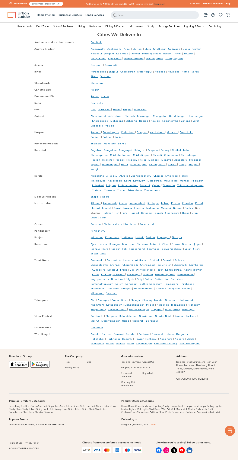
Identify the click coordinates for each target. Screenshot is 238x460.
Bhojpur (113, 71)
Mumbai (166, 208)
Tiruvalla (109, 190)
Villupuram (97, 293)
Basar (125, 300)
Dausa (176, 244)
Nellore (167, 53)
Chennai (115, 265)
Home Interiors (46, 15)
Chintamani (171, 155)
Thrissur (97, 190)
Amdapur (103, 300)
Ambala (95, 132)
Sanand (185, 121)
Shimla (122, 143)
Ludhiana (127, 237)
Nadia (110, 343)
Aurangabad (98, 71)
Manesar (172, 132)
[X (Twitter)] (174, 452)
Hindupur (96, 53)
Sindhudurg (172, 213)
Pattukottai (162, 279)
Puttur (124, 164)
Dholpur (187, 244)
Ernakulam (172, 176)
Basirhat (131, 334)
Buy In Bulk (148, 373)
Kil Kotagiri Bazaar (113, 274)
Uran (195, 213)
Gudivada (174, 49)
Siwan (94, 76)
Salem (119, 284)
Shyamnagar (144, 343)
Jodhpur (95, 249)
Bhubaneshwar (113, 224)
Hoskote (107, 160)
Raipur (95, 89)
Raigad (134, 213)
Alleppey (111, 176)
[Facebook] (159, 452)
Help (228, 4)
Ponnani (145, 185)
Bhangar (114, 244)
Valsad (109, 125)
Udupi (182, 164)
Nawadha (174, 71)
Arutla (115, 300)
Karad (199, 203)
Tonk (103, 253)
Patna (185, 71)
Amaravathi (98, 49)
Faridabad (128, 132)
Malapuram (155, 180)
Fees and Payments (131, 362)
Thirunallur (97, 288)
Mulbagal (195, 160)
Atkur (127, 49)
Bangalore (110, 150)
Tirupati (189, 53)
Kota (105, 249)
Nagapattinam (100, 279)
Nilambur (197, 180)
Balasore (96, 224)
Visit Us (146, 367)
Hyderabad (186, 300)
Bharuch (130, 116)
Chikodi (157, 155)
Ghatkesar (159, 49)
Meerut (95, 321)
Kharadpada (100, 121)
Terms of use (15, 443)
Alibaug (95, 203)
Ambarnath (110, 203)
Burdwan (144, 334)
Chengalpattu (99, 265)
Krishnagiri (133, 274)
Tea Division (163, 265)
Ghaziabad (146, 316)
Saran (195, 71)
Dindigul (112, 270)
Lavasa (127, 208)
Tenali (178, 53)
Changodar (160, 116)
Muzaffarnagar (110, 321)
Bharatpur (128, 244)
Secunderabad (117, 309)
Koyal (117, 208)
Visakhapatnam (133, 58)
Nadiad (143, 121)
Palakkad (98, 185)
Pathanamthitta (128, 185)
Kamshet (187, 203)
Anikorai (112, 260)
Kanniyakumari (193, 270)
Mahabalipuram (165, 274)
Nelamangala (110, 164)
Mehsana (131, 121)
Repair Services (94, 15)
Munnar (184, 180)
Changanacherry (141, 176)
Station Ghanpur (139, 309)
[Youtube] (182, 452)
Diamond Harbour (163, 334)
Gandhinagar (177, 116)
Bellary (165, 150)
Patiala (150, 237)
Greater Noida (164, 316)
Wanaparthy (172, 309)
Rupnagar (163, 237)
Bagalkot (96, 150)
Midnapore (97, 343)
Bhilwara (142, 244)
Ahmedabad (98, 116)
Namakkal (117, 279)
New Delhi (97, 103)
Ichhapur (152, 339)
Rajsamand (147, 224)
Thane (185, 213)
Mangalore (180, 160)
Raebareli (138, 321)
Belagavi (140, 150)
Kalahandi (131, 224)
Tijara (94, 253)
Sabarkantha (170, 121)
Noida (125, 321)
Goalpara (97, 65)
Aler (93, 300)
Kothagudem (114, 305)
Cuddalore (98, 270)
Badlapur (153, 203)
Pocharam (194, 305)
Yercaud (111, 293)
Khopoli (107, 208)
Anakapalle (114, 49)
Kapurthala (112, 237)
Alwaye (124, 176)
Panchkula (186, 132)
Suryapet (156, 309)
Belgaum (153, 150)
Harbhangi (113, 339)
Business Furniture (70, 15)
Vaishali (105, 76)
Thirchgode (187, 284)
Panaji (117, 109)
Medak (150, 305)
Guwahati (111, 65)
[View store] (205, 15)
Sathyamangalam (151, 284)
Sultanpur (152, 321)
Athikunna (141, 260)
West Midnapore (189, 343)
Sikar (188, 249)
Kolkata (179, 339)
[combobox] (44, 3)
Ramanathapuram (102, 284)
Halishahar (97, 339)
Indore (105, 196)
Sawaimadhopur (172, 249)
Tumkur (172, 164)
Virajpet (193, 164)
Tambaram (171, 284)
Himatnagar (195, 116)
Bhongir (135, 300)
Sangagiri (131, 284)
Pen (117, 213)
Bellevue (180, 260)
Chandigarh (98, 83)
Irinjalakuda (98, 180)
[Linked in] (189, 452)
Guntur (196, 49)
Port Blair (96, 42)
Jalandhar (97, 237)
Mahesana (116, 121)
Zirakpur (177, 237)
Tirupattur (112, 288)
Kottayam (139, 180)
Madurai (148, 274)
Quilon (156, 185)
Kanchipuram (173, 270)
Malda (191, 339)
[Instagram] (166, 452)
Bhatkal (176, 150)
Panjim (127, 109)
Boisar (165, 203)
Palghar (108, 213)
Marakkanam (185, 274)
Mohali (139, 237)
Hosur (159, 270)
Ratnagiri (147, 213)
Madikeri (153, 160)
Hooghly (127, 339)
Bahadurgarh (111, 132)
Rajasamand (137, 249)
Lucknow (191, 316)
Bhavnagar (144, 116)
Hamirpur (110, 143)
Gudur (186, 49)
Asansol (107, 334)
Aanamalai (97, 260)
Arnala (123, 203)
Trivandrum (135, 190)
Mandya (166, 160)
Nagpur (177, 208)
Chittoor (137, 49)
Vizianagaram (154, 58)
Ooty (140, 279)
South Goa (140, 109)
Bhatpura (111, 316)
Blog (89, 362)
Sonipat (119, 137)
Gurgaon (142, 132)
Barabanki (97, 316)
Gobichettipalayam (142, 270)
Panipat (95, 137)
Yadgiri (95, 169)
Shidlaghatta (157, 164)
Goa (93, 109)
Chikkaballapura (120, 155)
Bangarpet (125, 150)
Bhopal (95, 196)
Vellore (186, 288)
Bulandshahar (128, 316)
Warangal (188, 309)
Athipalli (155, 260)
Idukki (184, 176)
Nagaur (115, 249)
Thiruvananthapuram (190, 185)
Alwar (103, 244)
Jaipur (198, 244)
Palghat (111, 185)
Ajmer (94, 244)
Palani (149, 279)
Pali (124, 249)
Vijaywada (114, 58)
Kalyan (175, 203)
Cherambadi (130, 265)
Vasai (94, 217)
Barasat (119, 334)
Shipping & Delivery (131, 367)
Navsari (155, 121)
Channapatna (99, 155)
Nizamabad (178, 305)
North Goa (104, 109)
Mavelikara (171, 180)
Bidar (186, 150)
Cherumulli (180, 265)
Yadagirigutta (174, 58)
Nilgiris (130, 279)
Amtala (95, 334)
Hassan (95, 160)
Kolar (143, 160)
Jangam (109, 53)
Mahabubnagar (134, 305)
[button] (58, 3)
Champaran (127, 71)
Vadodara (97, 125)
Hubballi (120, 160)
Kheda (105, 96)
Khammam (97, 305)
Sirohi (196, 249)
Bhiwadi (155, 244)
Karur (95, 274)
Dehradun (97, 327)
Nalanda (160, 71)
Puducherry (178, 279)
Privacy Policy (72, 367)
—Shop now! (159, 4)
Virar (103, 217)
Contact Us (148, 362)
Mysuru (95, 164)
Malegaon (152, 208)
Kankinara (166, 339)
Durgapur (182, 334)
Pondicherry (98, 231)
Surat (196, 121)
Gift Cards (195, 4)
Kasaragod (115, 180)
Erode (123, 270)
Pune (125, 213)
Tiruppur (126, 288)
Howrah (139, 339)
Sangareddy (98, 309)
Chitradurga (188, 155)
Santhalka (153, 249)
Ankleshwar (115, 116)
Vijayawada (98, 58)
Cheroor (158, 176)
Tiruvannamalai (143, 288)
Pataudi (108, 137)
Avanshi (167, 260)
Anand (95, 96)
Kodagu (132, 160)
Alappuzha (97, 176)
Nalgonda (163, 305)
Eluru (148, 49)
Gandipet (171, 300)
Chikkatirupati (142, 155)
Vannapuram (152, 190)
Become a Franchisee (213, 4)
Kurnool (135, 53)
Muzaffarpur (144, 71)
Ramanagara (138, 164)
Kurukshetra (157, 132)
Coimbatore (196, 265)
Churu (166, 244)
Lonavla (139, 208)
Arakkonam (126, 260)
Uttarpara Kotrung (165, 343)
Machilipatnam (151, 53)
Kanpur (179, 316)
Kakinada (122, 53)
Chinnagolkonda (152, 300)
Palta (130, 343)
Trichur (121, 190)
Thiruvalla (169, 185)
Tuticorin (161, 288)
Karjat (96, 208)
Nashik (189, 208)
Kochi (127, 180)
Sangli (159, 213)
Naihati (120, 343)
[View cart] (228, 15)
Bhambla (96, 143)
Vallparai (174, 288)
